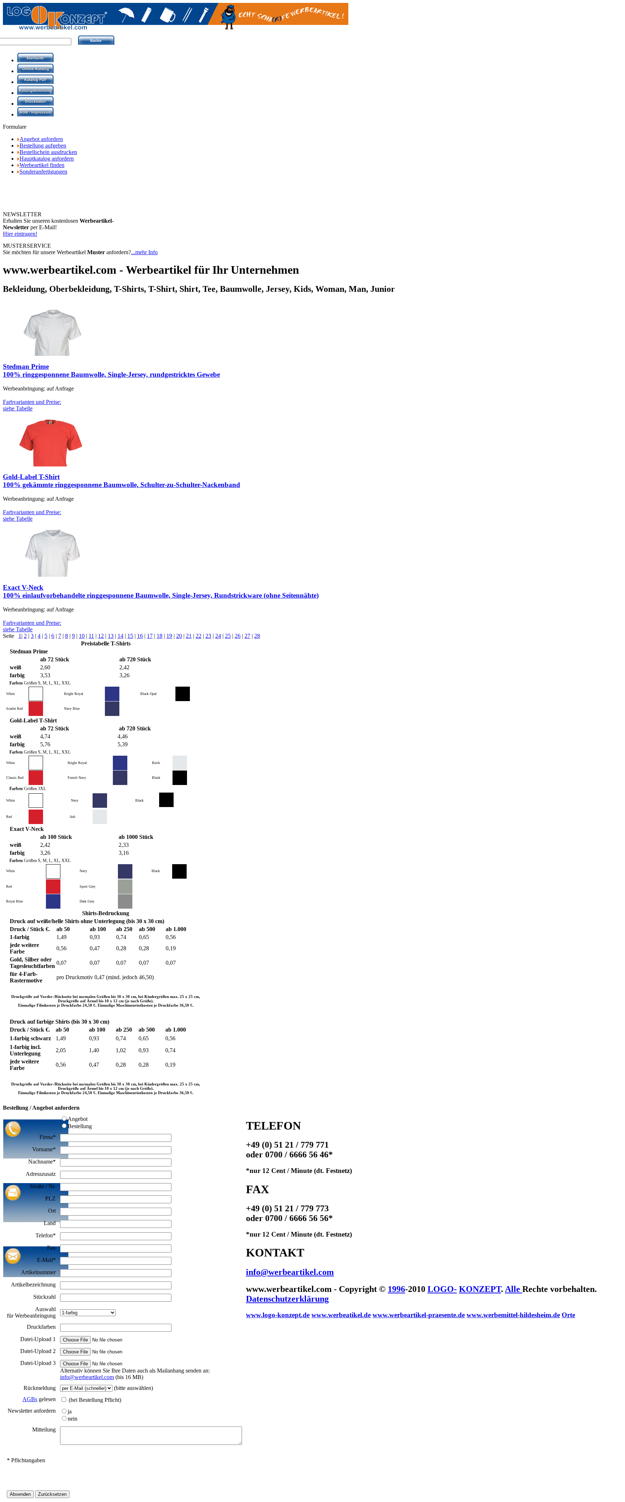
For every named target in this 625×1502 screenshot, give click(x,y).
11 (91, 636)
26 (238, 636)
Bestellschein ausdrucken (48, 152)
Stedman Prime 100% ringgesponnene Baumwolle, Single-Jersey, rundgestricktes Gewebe (111, 370)
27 (247, 636)
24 (218, 636)
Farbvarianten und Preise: (32, 405)
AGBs (29, 1399)
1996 (396, 1289)
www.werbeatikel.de (341, 1315)
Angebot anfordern (41, 139)
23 (208, 636)
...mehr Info (144, 252)
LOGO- (442, 1289)
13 (111, 636)
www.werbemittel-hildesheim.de (513, 1315)
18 (159, 636)
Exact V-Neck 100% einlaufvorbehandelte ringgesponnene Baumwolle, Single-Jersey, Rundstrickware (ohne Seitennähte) (161, 591)
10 (82, 636)
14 (120, 636)
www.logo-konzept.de (278, 1315)
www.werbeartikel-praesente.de (419, 1315)
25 (228, 636)
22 (198, 636)
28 (257, 636)
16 (140, 636)
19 (169, 636)
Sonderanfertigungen (43, 171)
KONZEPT (480, 1289)
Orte (568, 1315)
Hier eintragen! (20, 234)
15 (130, 636)
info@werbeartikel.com (87, 1377)
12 (101, 636)
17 (150, 636)
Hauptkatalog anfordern (47, 158)
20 (179, 636)
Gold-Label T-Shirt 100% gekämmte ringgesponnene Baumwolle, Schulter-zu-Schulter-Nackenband (121, 480)
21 (189, 636)
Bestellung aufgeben (43, 145)
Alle (513, 1289)
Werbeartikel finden (42, 165)
